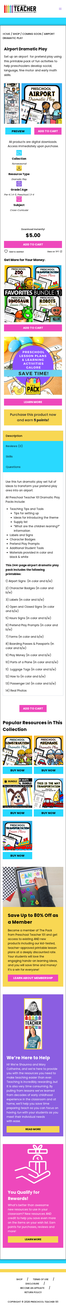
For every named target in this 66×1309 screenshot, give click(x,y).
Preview (18, 131)
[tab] (38, 120)
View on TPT (53, 251)
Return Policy (33, 1292)
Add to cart (48, 131)
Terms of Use (40, 1279)
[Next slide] (12, 122)
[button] (12, 88)
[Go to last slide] (12, 85)
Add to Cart (33, 328)
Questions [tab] (13, 467)
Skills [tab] (9, 456)
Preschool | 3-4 (25, 194)
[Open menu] (61, 8)
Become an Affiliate (32, 1288)
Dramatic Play (19, 179)
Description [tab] (14, 436)
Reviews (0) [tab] (14, 446)
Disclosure (32, 1283)
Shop (19, 1279)
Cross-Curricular (19, 210)
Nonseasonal (19, 163)
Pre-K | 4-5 (10, 194)
